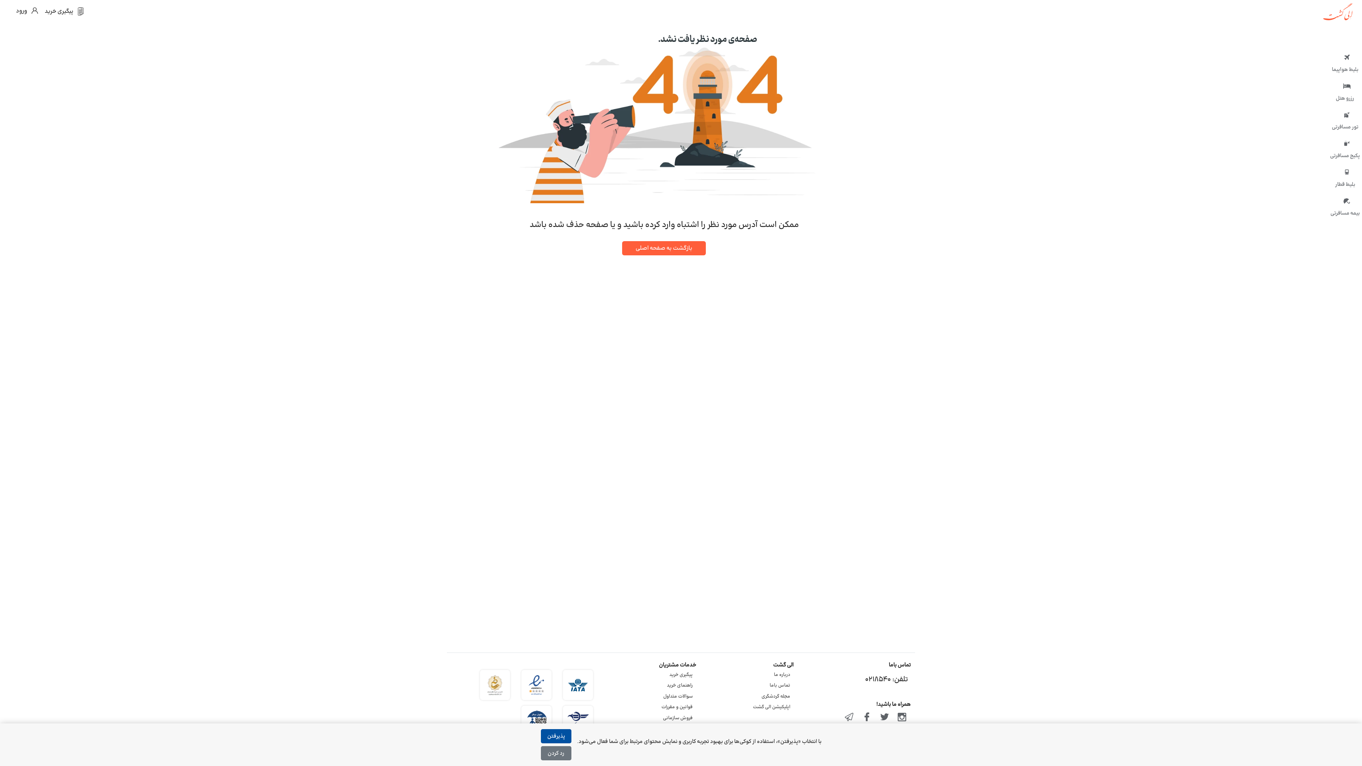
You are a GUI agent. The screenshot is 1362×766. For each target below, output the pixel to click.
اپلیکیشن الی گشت (771, 707)
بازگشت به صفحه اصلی (664, 248)
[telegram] (849, 717)
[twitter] (885, 717)
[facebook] (867, 717)
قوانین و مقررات (677, 707)
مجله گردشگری (776, 696)
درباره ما (782, 674)
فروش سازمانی (678, 718)
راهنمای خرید (680, 685)
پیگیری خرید (681, 674)
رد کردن (556, 753)
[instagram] (902, 717)
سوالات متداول (678, 696)
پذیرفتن (556, 736)
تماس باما (780, 685)
